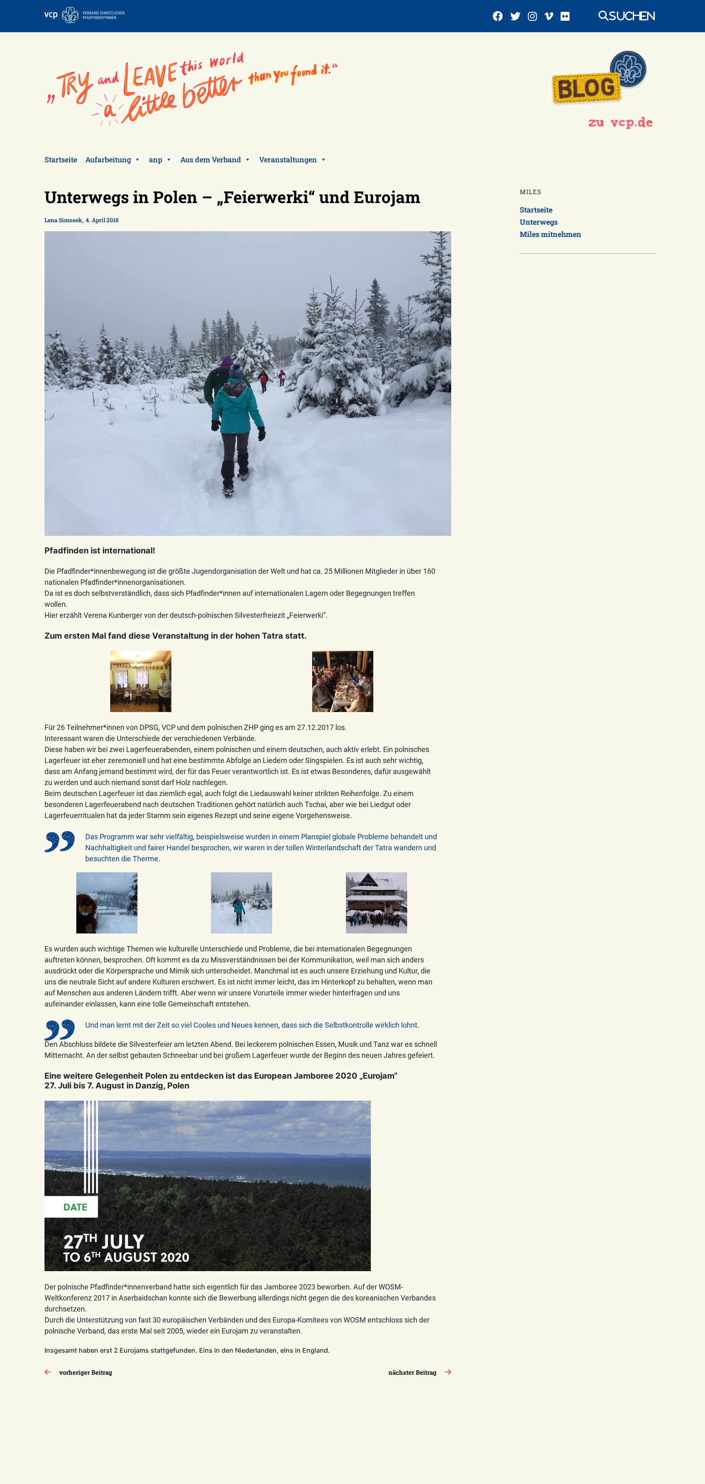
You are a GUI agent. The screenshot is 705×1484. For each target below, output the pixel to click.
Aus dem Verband (210, 159)
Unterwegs (539, 222)
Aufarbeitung (108, 159)
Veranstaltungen (288, 159)
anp (155, 159)
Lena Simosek (63, 220)
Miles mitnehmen (550, 234)
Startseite (60, 159)
